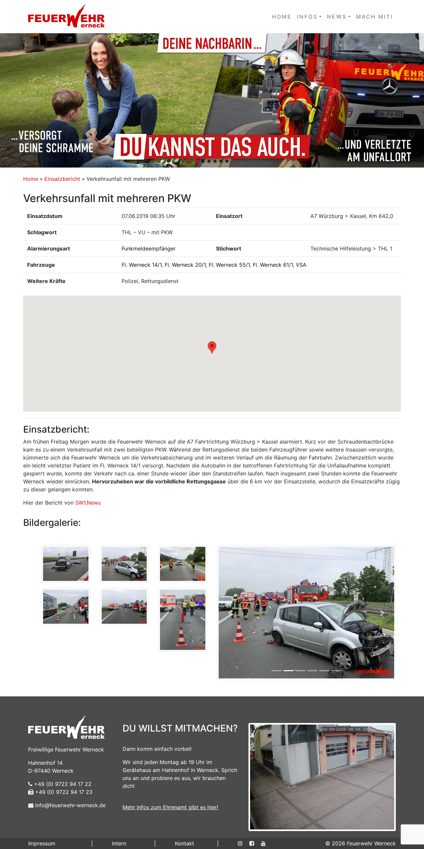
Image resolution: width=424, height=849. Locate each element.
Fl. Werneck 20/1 (185, 264)
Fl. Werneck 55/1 (229, 264)
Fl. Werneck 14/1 (142, 264)
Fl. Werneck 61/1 (273, 264)
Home (30, 179)
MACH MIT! (374, 16)
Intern (119, 843)
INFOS (307, 16)
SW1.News (88, 502)
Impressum (41, 843)
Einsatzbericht (62, 179)
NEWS (337, 16)
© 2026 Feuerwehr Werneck (360, 843)
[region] (212, 100)
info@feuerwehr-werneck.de (69, 805)
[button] (212, 100)
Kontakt (184, 843)
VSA (301, 264)
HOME (282, 16)
